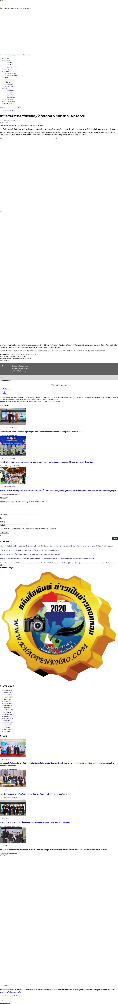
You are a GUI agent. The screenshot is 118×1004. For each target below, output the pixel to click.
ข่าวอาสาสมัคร (11, 86)
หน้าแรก (6, 58)
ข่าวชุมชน (10, 99)
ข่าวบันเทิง (10, 93)
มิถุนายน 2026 (7, 695)
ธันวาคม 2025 (7, 707)
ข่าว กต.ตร (6, 71)
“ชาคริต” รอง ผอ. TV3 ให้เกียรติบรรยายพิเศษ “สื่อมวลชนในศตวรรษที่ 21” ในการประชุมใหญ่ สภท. (29, 550)
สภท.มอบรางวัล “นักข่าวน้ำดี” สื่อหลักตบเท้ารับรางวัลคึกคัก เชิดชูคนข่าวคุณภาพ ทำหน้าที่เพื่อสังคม (30, 554)
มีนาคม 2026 (7, 701)
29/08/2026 (17, 435)
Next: (30, 401)
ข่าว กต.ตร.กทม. (12, 73)
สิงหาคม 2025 (7, 716)
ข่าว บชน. (10, 62)
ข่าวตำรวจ (6, 60)
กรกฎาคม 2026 (8, 692)
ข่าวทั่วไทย (10, 90)
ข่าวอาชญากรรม (12, 67)
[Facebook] (4, 377)
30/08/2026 (17, 769)
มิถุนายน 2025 (7, 720)
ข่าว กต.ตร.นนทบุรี (12, 75)
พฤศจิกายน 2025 (8, 710)
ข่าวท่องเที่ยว (11, 97)
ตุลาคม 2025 (7, 712)
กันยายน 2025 (7, 714)
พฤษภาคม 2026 (8, 697)
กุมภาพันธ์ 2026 (8, 703)
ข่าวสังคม (6, 88)
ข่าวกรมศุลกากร (8, 80)
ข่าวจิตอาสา (7, 82)
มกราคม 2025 (7, 731)
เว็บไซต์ (2, 525)
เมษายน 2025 (7, 725)
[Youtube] (1, 377)
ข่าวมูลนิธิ (10, 84)
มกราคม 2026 (7, 705)
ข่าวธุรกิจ (10, 95)
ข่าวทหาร (6, 69)
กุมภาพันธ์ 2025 (8, 729)
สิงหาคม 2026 (7, 690)
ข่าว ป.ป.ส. (10, 65)
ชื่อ (1, 518)
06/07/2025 (17, 120)
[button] (59, 49)
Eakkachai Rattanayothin (7, 120)
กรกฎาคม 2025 (8, 718)
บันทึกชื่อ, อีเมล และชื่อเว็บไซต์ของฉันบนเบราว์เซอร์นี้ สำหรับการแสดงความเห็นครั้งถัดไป (29, 528)
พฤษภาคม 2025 (8, 723)
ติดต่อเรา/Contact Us (9, 103)
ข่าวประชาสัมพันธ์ (9, 101)
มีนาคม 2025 (7, 727)
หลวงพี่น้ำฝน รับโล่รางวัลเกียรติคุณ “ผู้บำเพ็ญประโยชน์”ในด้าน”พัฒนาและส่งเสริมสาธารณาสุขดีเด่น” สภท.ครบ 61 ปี (41, 432)
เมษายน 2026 (7, 699)
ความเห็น (3, 514)
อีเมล (2, 521)
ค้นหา (2, 536)
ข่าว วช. (5, 78)
